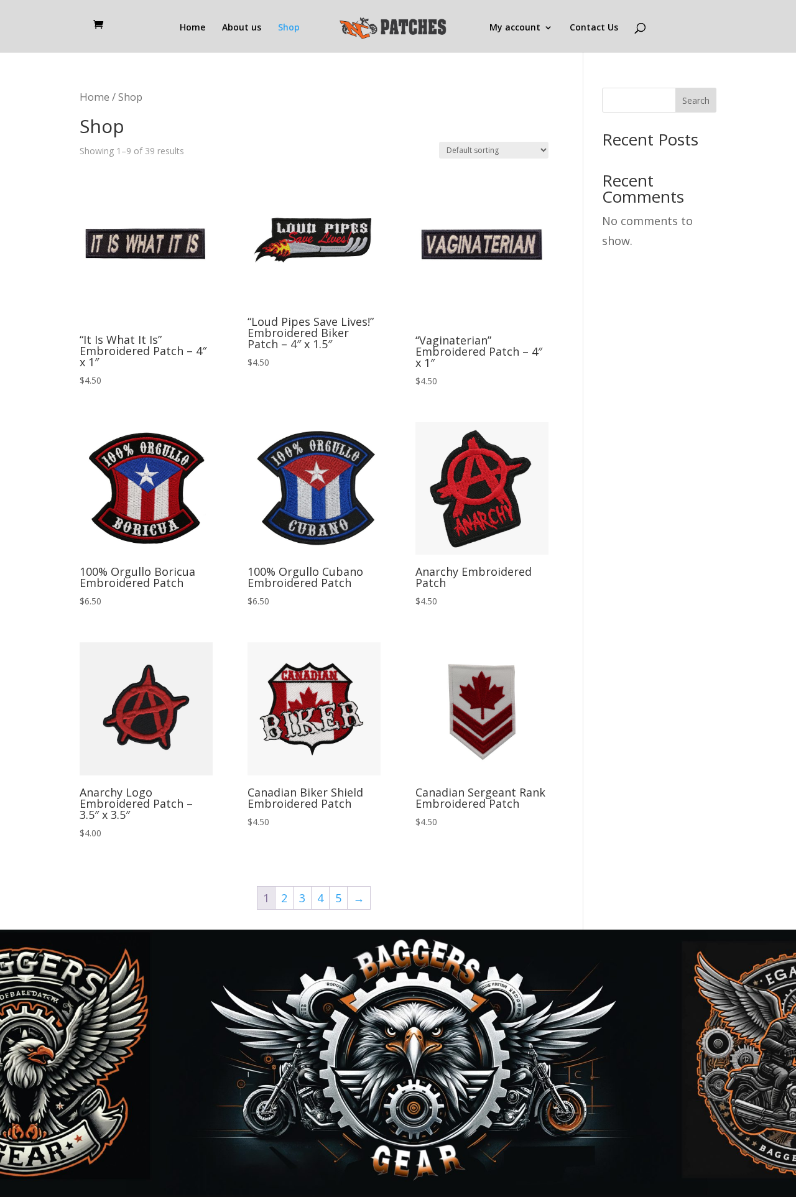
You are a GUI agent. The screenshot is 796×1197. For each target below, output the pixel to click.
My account (514, 28)
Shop (289, 28)
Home (192, 28)
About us (241, 28)
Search (696, 100)
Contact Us (594, 28)
